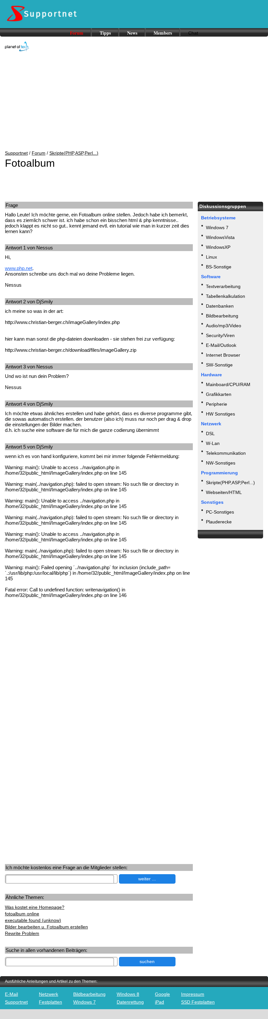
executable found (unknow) (33, 920)
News (132, 32)
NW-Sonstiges (220, 463)
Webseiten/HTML (224, 492)
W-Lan (213, 443)
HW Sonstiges (220, 413)
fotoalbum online (22, 913)
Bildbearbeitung (222, 315)
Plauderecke (219, 521)
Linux (211, 257)
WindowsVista (220, 237)
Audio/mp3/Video (223, 325)
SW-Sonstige (219, 364)
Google (162, 994)
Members (163, 32)
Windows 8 (128, 994)
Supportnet (16, 153)
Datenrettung (130, 1002)
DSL (210, 433)
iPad (159, 1002)
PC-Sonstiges (220, 512)
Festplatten (50, 1002)
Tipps (105, 32)
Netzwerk (48, 994)
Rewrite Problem (22, 933)
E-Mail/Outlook (221, 345)
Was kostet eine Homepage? (34, 907)
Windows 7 (217, 227)
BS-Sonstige (218, 266)
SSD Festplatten (198, 1002)
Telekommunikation (226, 453)
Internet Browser (223, 355)
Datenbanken (220, 306)
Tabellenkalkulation (225, 296)
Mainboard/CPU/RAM (228, 384)
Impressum (192, 994)
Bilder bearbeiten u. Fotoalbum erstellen (46, 926)
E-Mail (11, 994)
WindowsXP (218, 247)
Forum (76, 32)
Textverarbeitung (223, 286)
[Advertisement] (134, 101)
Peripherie (216, 404)
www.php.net (18, 268)
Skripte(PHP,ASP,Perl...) (73, 153)
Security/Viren (220, 335)
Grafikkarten (218, 394)
